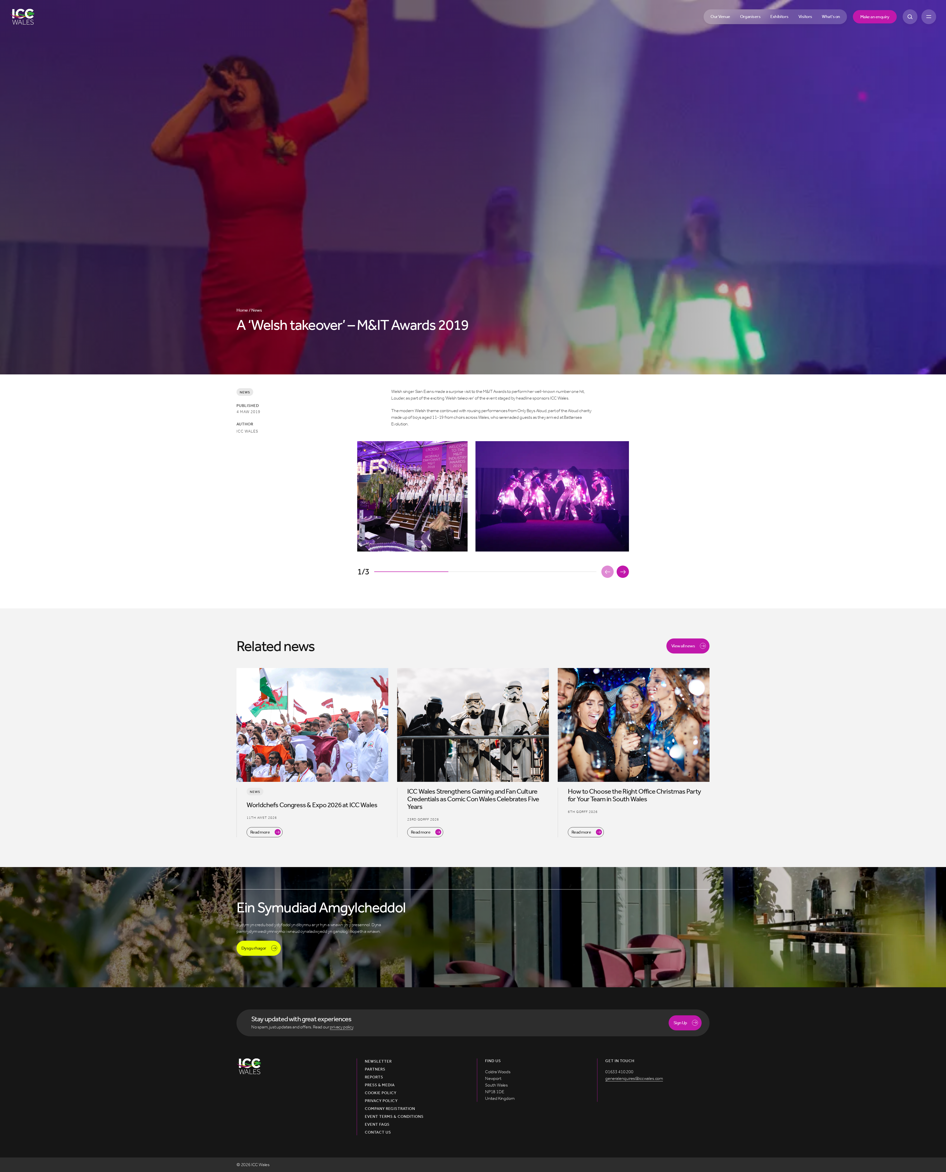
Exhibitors (779, 16)
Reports (374, 1077)
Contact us (378, 1132)
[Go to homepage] (22, 17)
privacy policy (341, 1027)
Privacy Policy (381, 1101)
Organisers (750, 16)
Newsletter (378, 1061)
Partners (375, 1069)
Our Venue (720, 16)
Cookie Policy (381, 1093)
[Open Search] (910, 16)
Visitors (805, 16)
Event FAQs (377, 1124)
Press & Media (380, 1085)
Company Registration (390, 1108)
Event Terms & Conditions (394, 1116)
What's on (831, 16)
